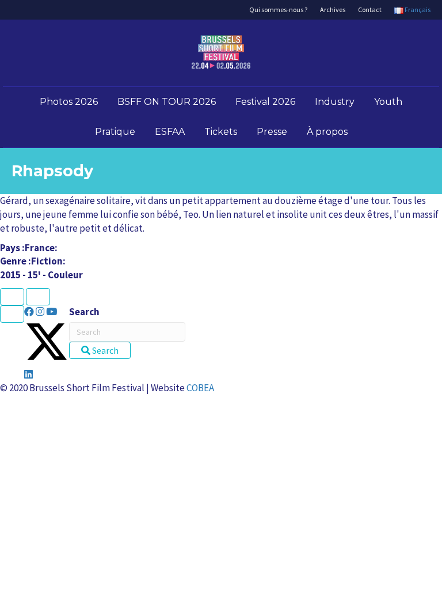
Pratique (115, 131)
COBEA (200, 387)
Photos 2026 (69, 101)
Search (84, 311)
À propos (327, 131)
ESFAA (170, 131)
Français (416, 9)
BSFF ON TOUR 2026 (166, 101)
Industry (335, 101)
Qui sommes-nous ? (278, 9)
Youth (388, 101)
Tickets (220, 131)
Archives (332, 9)
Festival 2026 (265, 101)
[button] (30, 311)
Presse (272, 131)
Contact (370, 9)
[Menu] (12, 314)
